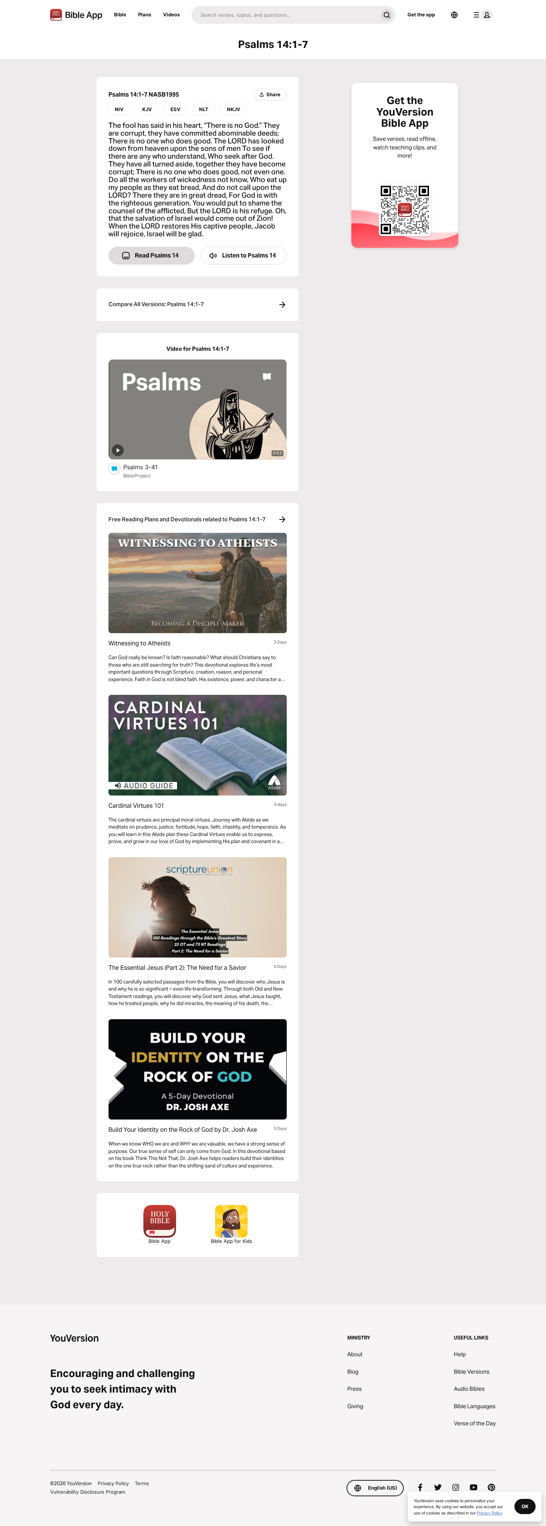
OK (525, 1506)
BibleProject (137, 476)
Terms (142, 1483)
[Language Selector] (454, 14)
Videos (171, 14)
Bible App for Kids (231, 1241)
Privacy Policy (113, 1483)
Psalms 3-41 (148, 467)
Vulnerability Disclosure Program (87, 1492)
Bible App (159, 1241)
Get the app (421, 14)
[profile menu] (482, 14)
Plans (144, 14)
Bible (120, 14)
